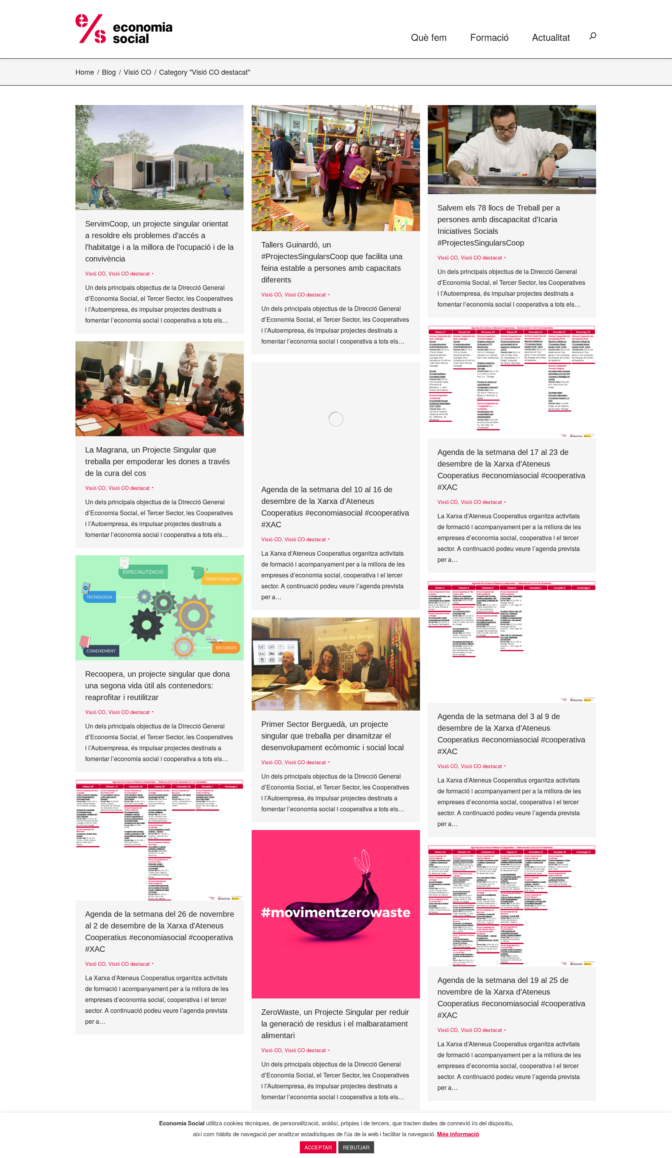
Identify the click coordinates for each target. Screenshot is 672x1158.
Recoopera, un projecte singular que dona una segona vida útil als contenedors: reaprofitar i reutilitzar (157, 686)
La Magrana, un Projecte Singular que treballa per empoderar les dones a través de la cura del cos (157, 461)
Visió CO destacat (129, 273)
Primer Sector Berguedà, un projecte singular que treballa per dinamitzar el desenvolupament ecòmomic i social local (332, 736)
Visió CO (95, 273)
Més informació (458, 1134)
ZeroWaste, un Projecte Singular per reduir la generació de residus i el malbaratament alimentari (335, 1024)
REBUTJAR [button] (356, 1147)
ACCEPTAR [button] (318, 1147)
